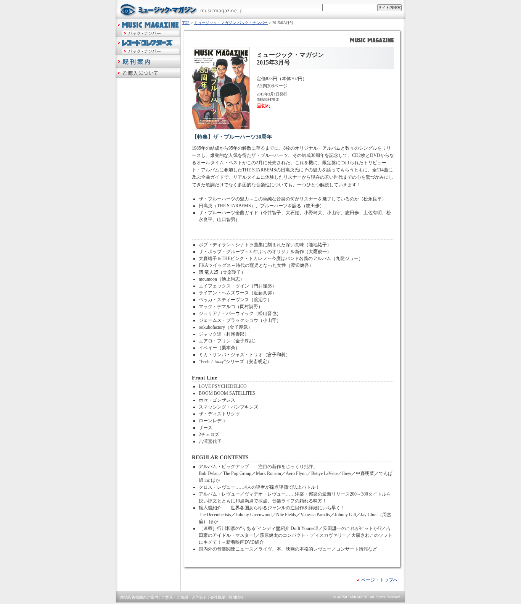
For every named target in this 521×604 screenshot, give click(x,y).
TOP (186, 23)
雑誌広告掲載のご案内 (139, 597)
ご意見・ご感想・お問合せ (184, 597)
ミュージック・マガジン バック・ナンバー (231, 23)
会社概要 (217, 597)
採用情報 (236, 597)
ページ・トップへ (379, 580)
